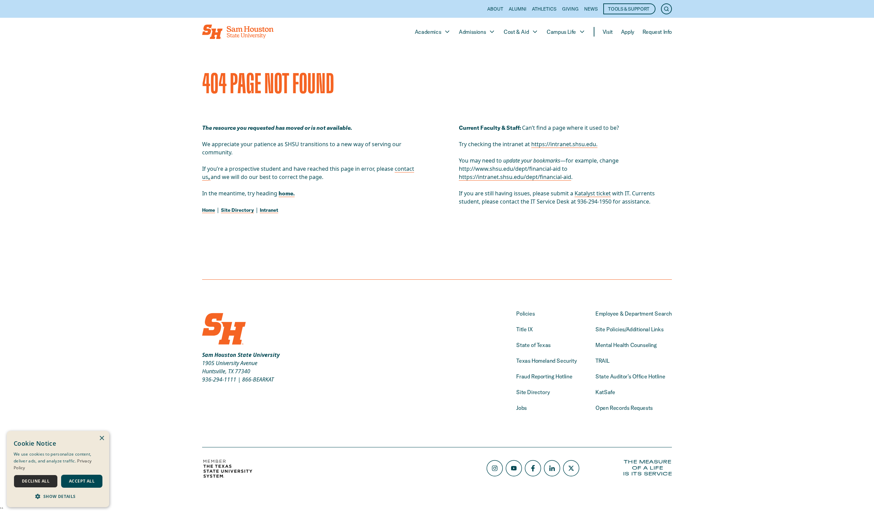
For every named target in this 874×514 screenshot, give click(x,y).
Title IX (524, 329)
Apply (627, 31)
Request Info (657, 31)
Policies (525, 313)
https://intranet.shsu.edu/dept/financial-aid (515, 177)
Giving (570, 9)
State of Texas (533, 345)
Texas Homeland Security (546, 360)
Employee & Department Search (633, 313)
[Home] (237, 32)
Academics (428, 31)
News (591, 9)
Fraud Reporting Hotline (544, 376)
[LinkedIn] (552, 468)
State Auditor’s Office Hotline (630, 376)
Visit (608, 31)
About (495, 9)
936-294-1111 (219, 379)
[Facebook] (533, 468)
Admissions (472, 31)
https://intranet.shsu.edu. (564, 144)
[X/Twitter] (571, 468)
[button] (58, 496)
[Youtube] (514, 468)
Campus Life (561, 31)
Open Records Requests (624, 407)
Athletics (544, 9)
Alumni (517, 9)
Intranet (269, 210)
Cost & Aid (516, 31)
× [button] (101, 438)
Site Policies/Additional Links (629, 329)
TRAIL (602, 360)
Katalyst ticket (593, 193)
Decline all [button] (36, 481)
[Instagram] (495, 468)
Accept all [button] (82, 481)
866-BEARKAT (258, 379)
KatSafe (605, 392)
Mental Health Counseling (626, 345)
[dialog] (58, 469)
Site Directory (237, 210)
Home (208, 210)
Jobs (521, 407)
